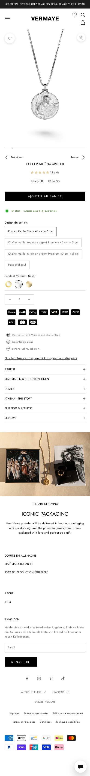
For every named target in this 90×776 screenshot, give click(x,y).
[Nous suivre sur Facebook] (27, 678)
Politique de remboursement (68, 713)
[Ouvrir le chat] (80, 766)
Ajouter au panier (45, 196)
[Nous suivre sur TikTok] (63, 678)
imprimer (14, 713)
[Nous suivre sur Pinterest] (51, 678)
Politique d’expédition (68, 722)
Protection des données (36, 713)
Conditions (45, 722)
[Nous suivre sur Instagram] (39, 678)
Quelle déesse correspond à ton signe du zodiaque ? (41, 358)
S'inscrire (20, 662)
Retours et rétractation (24, 722)
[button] (40, 172)
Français (58, 692)
